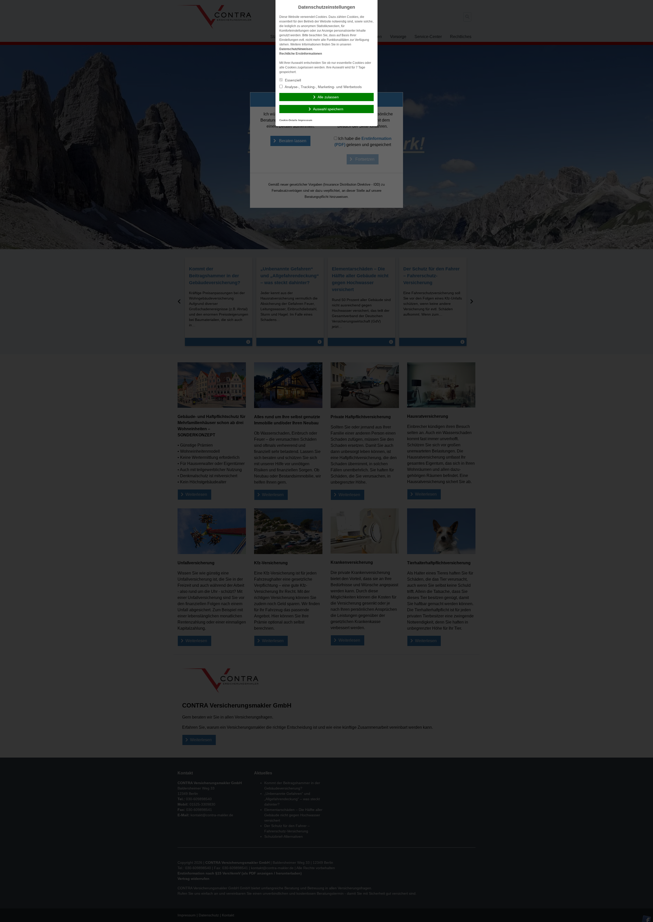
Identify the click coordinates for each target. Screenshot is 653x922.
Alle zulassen (328, 97)
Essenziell (292, 80)
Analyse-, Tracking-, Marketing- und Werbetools (323, 87)
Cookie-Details (288, 120)
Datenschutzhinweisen (295, 49)
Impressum (305, 120)
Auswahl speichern (328, 109)
